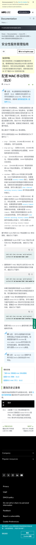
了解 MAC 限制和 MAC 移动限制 (15, 373)
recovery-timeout (18, 179)
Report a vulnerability (11, 516)
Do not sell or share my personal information (16, 504)
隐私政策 (5, 533)
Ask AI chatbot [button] (22, 2)
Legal (5, 492)
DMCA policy (8, 497)
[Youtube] (21, 475)
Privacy (6, 486)
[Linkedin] (17, 475)
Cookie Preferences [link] (11, 522)
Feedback (7, 511)
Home (4, 34)
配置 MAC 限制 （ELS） (12, 377)
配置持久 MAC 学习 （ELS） (14, 380)
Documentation (9, 18)
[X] (8, 475)
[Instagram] (13, 475)
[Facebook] (4, 475)
